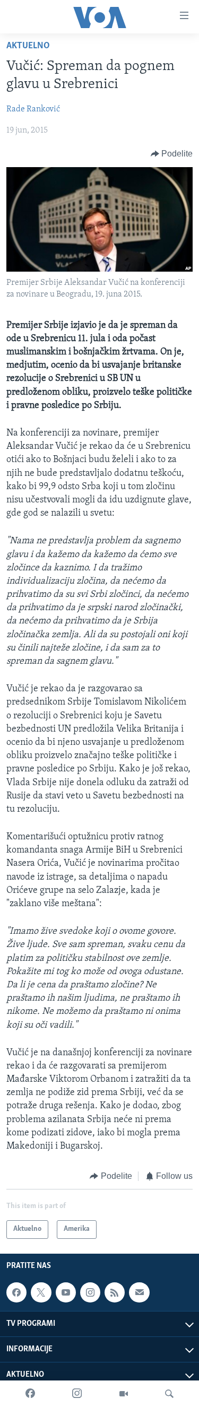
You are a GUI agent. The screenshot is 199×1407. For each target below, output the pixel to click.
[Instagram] (76, 1393)
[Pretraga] (169, 1393)
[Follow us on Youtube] (66, 1292)
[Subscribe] (139, 1292)
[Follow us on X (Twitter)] (41, 1292)
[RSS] (115, 1292)
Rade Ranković (33, 109)
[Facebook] (30, 1393)
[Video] (124, 1393)
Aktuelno (28, 46)
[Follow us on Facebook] (16, 1292)
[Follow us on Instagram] (90, 1292)
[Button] (172, 154)
